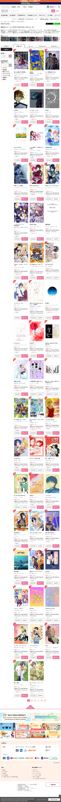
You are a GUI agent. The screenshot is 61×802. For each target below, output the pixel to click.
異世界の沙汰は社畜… (44, 19)
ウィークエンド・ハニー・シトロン (36, 683)
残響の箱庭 (47, 224)
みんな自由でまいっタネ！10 (36, 264)
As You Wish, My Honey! (19, 495)
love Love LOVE (49, 264)
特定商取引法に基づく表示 (23, 789)
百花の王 (32, 495)
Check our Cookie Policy (42, 799)
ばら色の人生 (17, 458)
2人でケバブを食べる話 (35, 458)
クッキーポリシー (32, 788)
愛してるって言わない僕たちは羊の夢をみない (52, 382)
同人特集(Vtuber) (21, 15)
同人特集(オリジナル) (32, 15)
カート (25, 85)
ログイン (55, 7)
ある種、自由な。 (33, 224)
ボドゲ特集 (50, 15)
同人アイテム (42, 15)
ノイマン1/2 (48, 495)
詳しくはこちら (57, 762)
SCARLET (32, 343)
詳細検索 (57, 10)
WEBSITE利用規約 (22, 784)
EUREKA (16, 110)
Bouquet (32, 608)
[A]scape (3, 31)
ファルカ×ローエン (29, 19)
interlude (47, 571)
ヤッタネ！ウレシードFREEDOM (19, 225)
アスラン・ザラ (37, 31)
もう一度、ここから (34, 110)
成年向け (18, 6)
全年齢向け (14, 6)
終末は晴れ (16, 571)
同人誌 (9, 21)
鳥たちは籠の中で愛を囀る (50, 30)
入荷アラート (5, 23)
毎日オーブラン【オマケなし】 (52, 185)
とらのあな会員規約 (33, 784)
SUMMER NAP (48, 147)
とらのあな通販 (3, 21)
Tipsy (46, 645)
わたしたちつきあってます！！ (36, 532)
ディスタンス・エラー (19, 303)
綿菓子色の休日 (17, 381)
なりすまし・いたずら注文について (25, 790)
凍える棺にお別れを (49, 532)
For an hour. (17, 343)
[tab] (31, 46)
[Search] (10, 65)
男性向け (25, 6)
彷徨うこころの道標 (18, 185)
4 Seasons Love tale (50, 608)
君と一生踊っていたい (50, 458)
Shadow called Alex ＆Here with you (51, 343)
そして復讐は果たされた (50, 72)
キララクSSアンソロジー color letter (36, 420)
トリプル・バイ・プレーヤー (20, 645)
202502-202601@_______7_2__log (16, 31)
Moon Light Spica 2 (34, 185)
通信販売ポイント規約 (22, 785)
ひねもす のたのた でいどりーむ (21, 265)
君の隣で (47, 303)
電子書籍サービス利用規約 (23, 786)
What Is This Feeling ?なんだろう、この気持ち (36, 303)
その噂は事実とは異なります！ (36, 381)
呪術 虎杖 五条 (21, 19)
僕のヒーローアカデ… (54, 19)
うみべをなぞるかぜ (49, 419)
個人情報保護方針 (21, 788)
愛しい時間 (16, 682)
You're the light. (17, 147)
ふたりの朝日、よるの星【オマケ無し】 (36, 148)
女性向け (31, 6)
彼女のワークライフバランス (36, 571)
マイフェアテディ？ (34, 645)
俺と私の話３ (17, 532)
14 (41, 700)
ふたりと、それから (18, 608)
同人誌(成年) (12, 15)
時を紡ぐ (47, 110)
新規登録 (51, 7)
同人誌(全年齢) (4, 15)
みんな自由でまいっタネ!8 (20, 419)
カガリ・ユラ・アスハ (46, 31)
